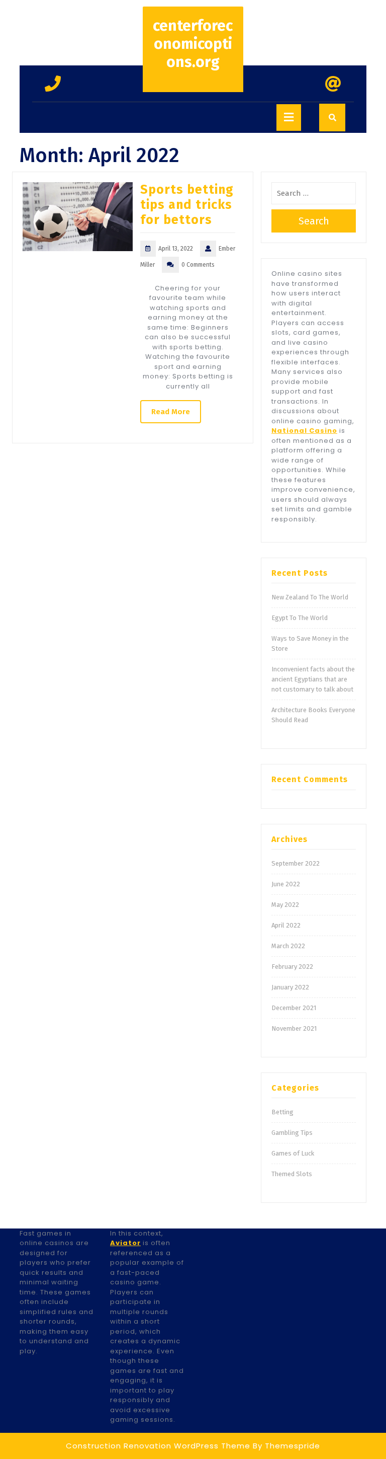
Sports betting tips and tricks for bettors (187, 204)
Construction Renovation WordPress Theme (158, 1445)
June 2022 (285, 884)
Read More (170, 411)
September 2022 (295, 863)
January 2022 (290, 987)
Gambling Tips (292, 1132)
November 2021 (294, 1028)
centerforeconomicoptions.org (193, 44)
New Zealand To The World (309, 597)
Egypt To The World (299, 618)
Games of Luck (292, 1153)
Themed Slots (291, 1174)
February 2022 (292, 966)
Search (314, 221)
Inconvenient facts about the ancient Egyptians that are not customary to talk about (313, 679)
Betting (282, 1112)
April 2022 (286, 925)
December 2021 (293, 1008)
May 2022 (285, 904)
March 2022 (288, 946)
